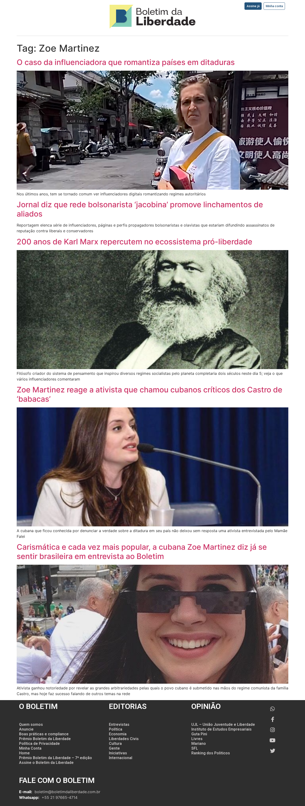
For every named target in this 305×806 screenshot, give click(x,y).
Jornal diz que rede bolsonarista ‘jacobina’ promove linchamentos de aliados (140, 209)
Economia (118, 734)
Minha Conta (30, 748)
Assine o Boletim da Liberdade (46, 762)
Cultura (115, 743)
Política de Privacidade (39, 743)
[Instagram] (272, 730)
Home (24, 753)
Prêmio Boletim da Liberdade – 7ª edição (55, 758)
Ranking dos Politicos (210, 753)
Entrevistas (119, 724)
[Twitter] (272, 751)
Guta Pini (199, 734)
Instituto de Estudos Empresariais (221, 729)
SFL (194, 748)
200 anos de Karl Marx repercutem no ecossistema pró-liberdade (134, 241)
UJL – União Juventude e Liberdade (223, 724)
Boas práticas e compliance (44, 734)
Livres (197, 739)
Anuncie (26, 729)
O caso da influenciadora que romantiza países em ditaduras (126, 62)
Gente (114, 748)
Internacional (120, 758)
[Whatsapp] (272, 709)
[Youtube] (272, 740)
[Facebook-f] (272, 719)
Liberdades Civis (124, 739)
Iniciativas (118, 753)
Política (115, 729)
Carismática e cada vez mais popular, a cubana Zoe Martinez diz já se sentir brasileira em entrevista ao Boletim (142, 551)
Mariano (198, 743)
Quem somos (31, 724)
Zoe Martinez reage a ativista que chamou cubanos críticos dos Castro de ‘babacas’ (149, 394)
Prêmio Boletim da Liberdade (45, 739)
